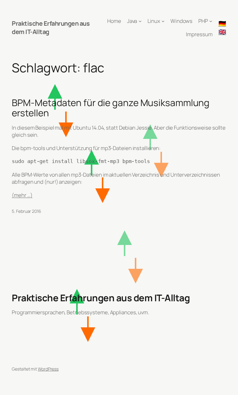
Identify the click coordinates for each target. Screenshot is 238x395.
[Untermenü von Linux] (163, 21)
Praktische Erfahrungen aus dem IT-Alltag (101, 297)
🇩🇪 (222, 23)
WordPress (48, 369)
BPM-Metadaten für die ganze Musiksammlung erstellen (110, 107)
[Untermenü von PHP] (210, 21)
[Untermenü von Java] (140, 21)
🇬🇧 (222, 32)
